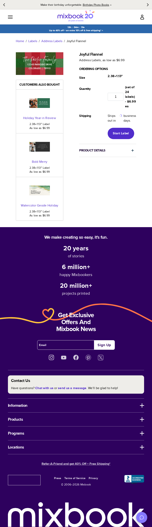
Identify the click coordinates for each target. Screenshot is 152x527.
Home (20, 41)
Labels (32, 41)
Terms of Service (75, 478)
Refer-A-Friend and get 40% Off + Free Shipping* (76, 463)
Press (57, 478)
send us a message (72, 388)
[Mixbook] (76, 17)
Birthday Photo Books (96, 5)
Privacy (93, 478)
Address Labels (51, 41)
